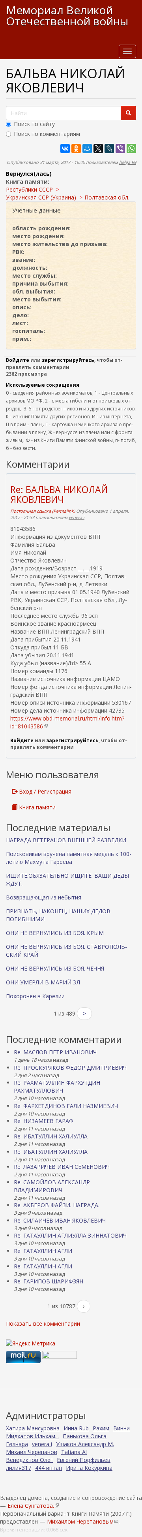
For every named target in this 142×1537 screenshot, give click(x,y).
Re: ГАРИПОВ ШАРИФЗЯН (48, 1281)
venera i (76, 517)
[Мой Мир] (87, 148)
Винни (121, 1428)
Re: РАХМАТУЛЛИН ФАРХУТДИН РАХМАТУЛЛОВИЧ (57, 1086)
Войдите (17, 360)
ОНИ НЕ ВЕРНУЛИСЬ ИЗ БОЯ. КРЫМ (55, 933)
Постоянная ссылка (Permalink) (42, 511)
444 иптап (48, 1467)
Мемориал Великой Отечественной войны (67, 15)
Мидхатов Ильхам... (32, 1436)
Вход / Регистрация (44, 791)
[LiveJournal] (109, 148)
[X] (98, 148)
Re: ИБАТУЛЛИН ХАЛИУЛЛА (51, 1136)
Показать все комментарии (43, 1323)
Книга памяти (36, 807)
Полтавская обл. (106, 197)
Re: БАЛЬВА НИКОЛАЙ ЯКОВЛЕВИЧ (59, 494)
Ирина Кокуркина (89, 1467)
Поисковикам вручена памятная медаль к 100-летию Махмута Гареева (68, 857)
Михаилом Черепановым (82, 1521)
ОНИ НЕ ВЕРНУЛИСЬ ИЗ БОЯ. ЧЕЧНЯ (55, 968)
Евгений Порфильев (83, 1460)
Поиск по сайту (34, 124)
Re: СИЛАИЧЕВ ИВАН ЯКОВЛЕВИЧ (60, 1220)
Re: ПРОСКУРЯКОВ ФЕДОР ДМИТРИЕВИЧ (70, 1067)
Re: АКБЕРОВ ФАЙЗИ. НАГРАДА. (56, 1205)
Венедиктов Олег (29, 1460)
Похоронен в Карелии (35, 996)
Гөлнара (17, 1444)
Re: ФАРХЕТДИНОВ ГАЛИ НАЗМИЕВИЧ (66, 1106)
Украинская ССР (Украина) (41, 197)
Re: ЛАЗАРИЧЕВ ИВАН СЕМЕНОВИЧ (62, 1166)
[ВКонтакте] (65, 148)
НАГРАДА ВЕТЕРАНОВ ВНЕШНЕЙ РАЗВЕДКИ (66, 840)
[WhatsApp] (131, 148)
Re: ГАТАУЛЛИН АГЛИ (43, 1251)
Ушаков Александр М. (85, 1444)
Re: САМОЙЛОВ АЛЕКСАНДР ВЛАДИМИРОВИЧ (52, 1186)
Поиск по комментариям (47, 133)
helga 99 (127, 162)
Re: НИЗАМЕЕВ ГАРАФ (43, 1121)
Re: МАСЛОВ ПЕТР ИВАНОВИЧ (55, 1052)
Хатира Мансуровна (33, 1428)
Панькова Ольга (84, 1436)
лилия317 (18, 1467)
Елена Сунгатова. (32, 1505)
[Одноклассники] (76, 148)
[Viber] (120, 148)
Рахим (101, 1428)
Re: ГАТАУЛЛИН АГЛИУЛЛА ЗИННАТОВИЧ (70, 1235)
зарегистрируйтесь (68, 360)
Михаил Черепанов (31, 1452)
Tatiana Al (74, 1452)
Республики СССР (29, 189)
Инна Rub (76, 1428)
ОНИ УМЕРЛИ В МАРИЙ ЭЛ (43, 982)
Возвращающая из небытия (43, 897)
